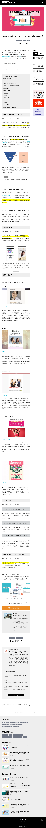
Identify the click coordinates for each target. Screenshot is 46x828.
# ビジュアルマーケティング (7, 726)
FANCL (5, 102)
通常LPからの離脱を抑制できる (10, 83)
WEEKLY (41, 53)
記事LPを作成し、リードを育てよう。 (11, 107)
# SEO (4, 722)
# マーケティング (19, 40)
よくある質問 (6, 104)
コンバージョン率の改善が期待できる (11, 85)
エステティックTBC (6, 439)
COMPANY (20, 822)
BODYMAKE (6, 97)
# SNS (7, 722)
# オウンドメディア (6, 724)
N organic (6, 93)
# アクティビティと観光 (24, 722)
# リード (24, 40)
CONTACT (26, 822)
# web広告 (11, 722)
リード (20, 56)
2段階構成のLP (6, 88)
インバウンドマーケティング (13, 31)
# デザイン (19, 724)
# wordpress (17, 722)
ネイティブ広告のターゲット (7, 195)
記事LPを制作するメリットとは (10, 78)
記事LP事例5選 (6, 90)
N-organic (4, 306)
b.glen (5, 95)
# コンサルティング (13, 724)
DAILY (35, 53)
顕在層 (20, 144)
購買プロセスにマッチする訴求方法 (11, 81)
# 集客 (29, 40)
